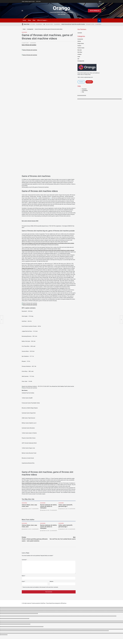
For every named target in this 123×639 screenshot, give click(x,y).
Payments (84, 89)
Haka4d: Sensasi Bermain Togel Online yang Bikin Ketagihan (61, 24)
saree (79, 56)
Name (23, 575)
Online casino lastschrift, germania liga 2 (65, 505)
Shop (29, 20)
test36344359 (33, 42)
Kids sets (80, 50)
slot (78, 58)
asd (32, 24)
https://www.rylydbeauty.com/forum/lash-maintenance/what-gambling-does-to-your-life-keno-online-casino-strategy (48, 243)
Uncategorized (24, 32)
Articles (79, 41)
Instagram (89, 81)
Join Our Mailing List (94, 10)
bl (80, 95)
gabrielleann (45, 24)
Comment (24, 559)
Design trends (81, 43)
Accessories (80, 39)
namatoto (80, 32)
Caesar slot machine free (27, 268)
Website (51, 581)
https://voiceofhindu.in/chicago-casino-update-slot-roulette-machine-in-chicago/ (40, 483)
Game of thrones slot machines (29, 45)
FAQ (83, 92)
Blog (34, 20)
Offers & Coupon (41, 20)
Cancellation (85, 90)
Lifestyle (79, 54)
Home (24, 20)
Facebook (81, 81)
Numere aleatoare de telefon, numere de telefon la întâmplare (48, 506)
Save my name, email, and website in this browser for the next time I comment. (40, 587)
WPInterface (63, 603)
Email (23, 581)
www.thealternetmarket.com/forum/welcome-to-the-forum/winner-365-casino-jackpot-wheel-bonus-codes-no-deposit (48, 250)
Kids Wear (80, 52)
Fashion (79, 45)
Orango (61, 8)
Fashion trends (81, 47)
